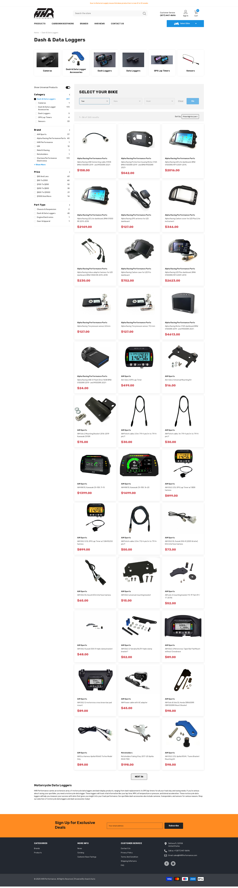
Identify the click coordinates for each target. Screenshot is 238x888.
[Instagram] (173, 863)
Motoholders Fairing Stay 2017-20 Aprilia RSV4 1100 (137, 757)
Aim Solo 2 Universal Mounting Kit (178, 380)
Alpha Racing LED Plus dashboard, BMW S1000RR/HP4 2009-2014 (180, 273)
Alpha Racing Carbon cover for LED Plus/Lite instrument (182, 220)
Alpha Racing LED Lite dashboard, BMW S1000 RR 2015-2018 (95, 220)
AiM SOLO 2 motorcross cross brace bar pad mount (94, 704)
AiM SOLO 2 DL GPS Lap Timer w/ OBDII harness (180, 488)
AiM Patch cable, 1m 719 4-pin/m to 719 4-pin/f (182, 435)
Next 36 (139, 776)
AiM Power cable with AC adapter (134, 703)
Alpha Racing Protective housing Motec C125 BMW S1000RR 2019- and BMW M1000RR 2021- (139, 165)
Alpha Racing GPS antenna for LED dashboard (135, 220)
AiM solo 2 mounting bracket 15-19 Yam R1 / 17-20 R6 (182, 596)
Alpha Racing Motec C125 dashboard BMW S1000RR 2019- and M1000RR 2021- (181, 327)
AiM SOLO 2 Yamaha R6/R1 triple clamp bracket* (136, 650)
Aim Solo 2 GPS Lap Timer (131, 380)
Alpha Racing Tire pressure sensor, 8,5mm (93, 326)
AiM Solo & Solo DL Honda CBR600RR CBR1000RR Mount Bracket (179, 704)
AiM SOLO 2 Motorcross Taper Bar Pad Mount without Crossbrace (182, 650)
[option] (119, 3)
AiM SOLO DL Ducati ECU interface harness (94, 595)
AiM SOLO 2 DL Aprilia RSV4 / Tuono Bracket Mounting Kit (182, 757)
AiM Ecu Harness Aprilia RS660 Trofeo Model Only (94, 757)
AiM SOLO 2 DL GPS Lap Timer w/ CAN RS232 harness (95, 542)
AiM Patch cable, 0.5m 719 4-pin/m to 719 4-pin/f (139, 435)
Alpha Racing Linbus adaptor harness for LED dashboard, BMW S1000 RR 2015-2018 (95, 273)
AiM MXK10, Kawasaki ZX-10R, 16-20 (135, 487)
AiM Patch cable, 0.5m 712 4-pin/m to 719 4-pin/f (139, 542)
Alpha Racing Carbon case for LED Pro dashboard (136, 273)
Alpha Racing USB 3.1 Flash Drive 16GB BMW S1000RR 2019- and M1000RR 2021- (94, 381)
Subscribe (174, 825)
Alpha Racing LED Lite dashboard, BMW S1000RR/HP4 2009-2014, (180, 163)
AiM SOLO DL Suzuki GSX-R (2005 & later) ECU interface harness (181, 542)
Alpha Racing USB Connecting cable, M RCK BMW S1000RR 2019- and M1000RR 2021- (94, 163)
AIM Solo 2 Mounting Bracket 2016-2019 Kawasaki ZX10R (93, 435)
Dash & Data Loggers (50, 33)
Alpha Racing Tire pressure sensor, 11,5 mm (138, 326)
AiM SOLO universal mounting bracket (136, 595)
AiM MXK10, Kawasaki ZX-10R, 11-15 (91, 487)
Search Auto (90, 879)
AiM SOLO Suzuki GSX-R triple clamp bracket (95, 649)
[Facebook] (166, 863)
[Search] (110, 13)
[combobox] (107, 13)
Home (36, 33)
